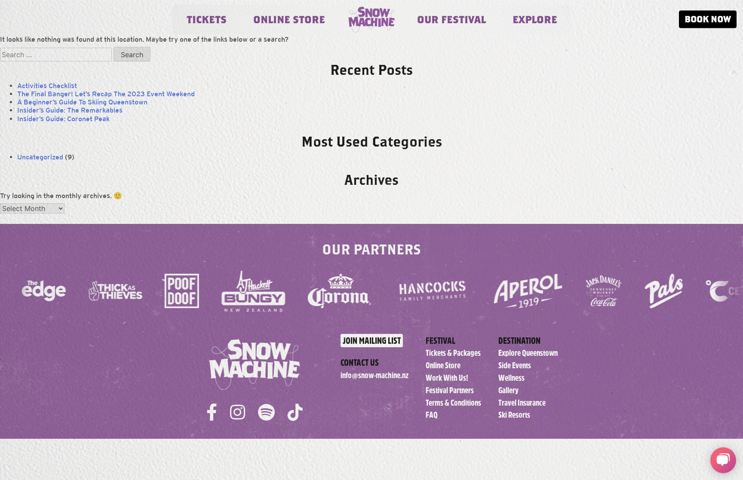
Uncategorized (40, 157)
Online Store (289, 19)
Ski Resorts (514, 415)
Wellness (511, 378)
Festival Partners (450, 390)
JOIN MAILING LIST (372, 340)
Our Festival (451, 19)
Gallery (508, 390)
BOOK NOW (708, 19)
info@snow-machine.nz (374, 375)
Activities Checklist (47, 86)
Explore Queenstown (528, 353)
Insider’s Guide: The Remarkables (70, 110)
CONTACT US (360, 362)
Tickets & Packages (453, 353)
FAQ (432, 415)
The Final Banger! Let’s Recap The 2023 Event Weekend (106, 94)
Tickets (207, 19)
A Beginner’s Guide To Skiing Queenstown (82, 102)
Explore (535, 19)
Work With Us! (447, 378)
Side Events (514, 365)
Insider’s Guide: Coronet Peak (63, 119)
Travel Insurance (522, 403)
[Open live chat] (723, 460)
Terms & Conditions (453, 403)
